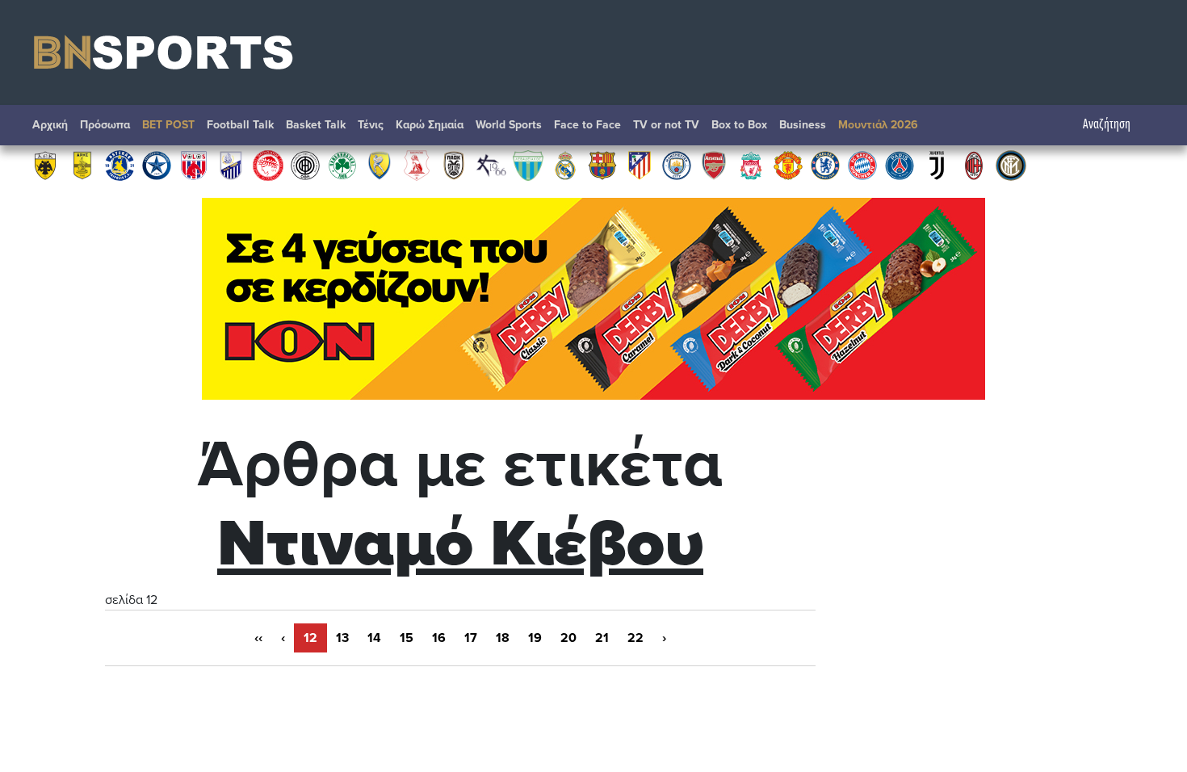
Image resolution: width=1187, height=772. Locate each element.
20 (568, 638)
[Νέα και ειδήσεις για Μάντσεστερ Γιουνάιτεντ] (788, 165)
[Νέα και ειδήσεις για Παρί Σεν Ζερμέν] (899, 165)
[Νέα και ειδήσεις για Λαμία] (231, 165)
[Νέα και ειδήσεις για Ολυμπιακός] (268, 165)
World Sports (509, 125)
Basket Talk (316, 125)
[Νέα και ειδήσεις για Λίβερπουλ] (751, 165)
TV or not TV (666, 125)
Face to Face (587, 125)
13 (342, 638)
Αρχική (50, 125)
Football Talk (240, 125)
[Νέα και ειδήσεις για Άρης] (82, 165)
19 (535, 638)
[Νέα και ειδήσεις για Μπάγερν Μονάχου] (862, 165)
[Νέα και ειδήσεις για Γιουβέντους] (936, 165)
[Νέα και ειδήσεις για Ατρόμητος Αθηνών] (156, 165)
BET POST (168, 125)
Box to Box (739, 125)
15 (406, 638)
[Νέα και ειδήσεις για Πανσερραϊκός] (416, 165)
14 (374, 638)
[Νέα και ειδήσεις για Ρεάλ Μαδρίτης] (565, 165)
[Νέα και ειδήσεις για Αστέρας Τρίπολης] (119, 165)
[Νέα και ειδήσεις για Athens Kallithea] (491, 165)
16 (439, 638)
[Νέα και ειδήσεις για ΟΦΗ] (305, 165)
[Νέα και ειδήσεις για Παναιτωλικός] (379, 165)
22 (635, 638)
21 (602, 638)
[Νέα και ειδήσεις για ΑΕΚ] (45, 165)
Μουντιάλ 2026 (878, 125)
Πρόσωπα (105, 125)
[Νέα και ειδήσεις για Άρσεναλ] (713, 165)
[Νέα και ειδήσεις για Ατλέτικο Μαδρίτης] (639, 165)
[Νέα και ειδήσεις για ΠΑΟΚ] (453, 165)
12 (310, 638)
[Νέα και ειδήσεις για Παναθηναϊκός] (342, 165)
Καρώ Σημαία (429, 125)
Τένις (371, 125)
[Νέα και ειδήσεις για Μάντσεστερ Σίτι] (676, 165)
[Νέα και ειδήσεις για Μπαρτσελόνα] (602, 165)
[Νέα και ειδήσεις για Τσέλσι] (825, 165)
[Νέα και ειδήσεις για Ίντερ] (1011, 165)
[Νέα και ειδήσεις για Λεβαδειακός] (528, 165)
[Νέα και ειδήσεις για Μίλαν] (973, 165)
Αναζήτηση (1106, 124)
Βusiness (802, 125)
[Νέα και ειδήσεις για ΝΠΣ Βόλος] (193, 165)
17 (470, 638)
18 (503, 638)
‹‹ (258, 638)
